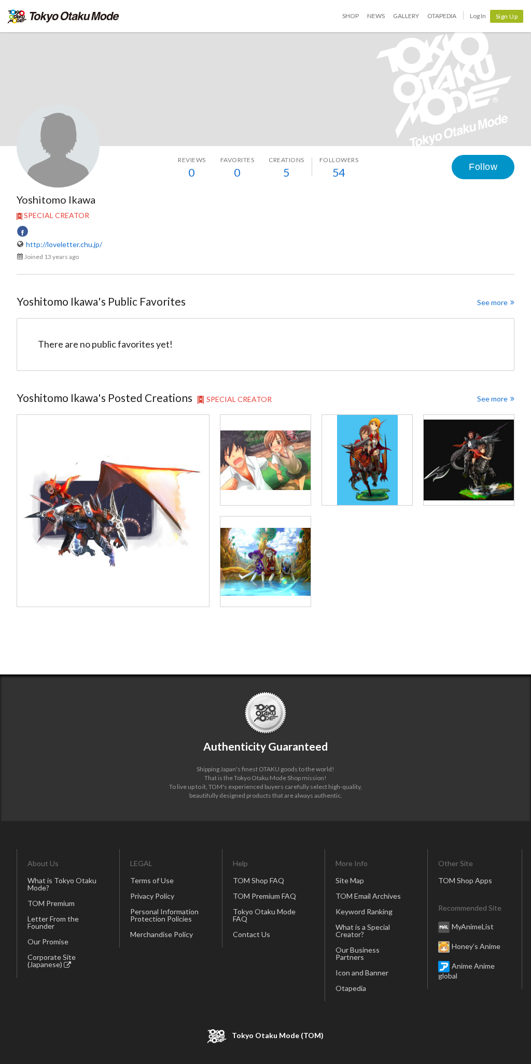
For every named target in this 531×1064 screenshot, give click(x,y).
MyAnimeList (473, 926)
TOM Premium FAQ (264, 896)
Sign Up (507, 16)
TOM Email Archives (368, 896)
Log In (478, 16)
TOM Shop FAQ (258, 880)
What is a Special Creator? (363, 931)
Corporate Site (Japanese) (51, 961)
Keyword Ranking (364, 911)
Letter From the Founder (53, 922)
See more (492, 302)
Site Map (350, 880)
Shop (350, 16)
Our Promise (47, 941)
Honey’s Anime (476, 945)
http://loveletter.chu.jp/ (64, 244)
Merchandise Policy (161, 934)
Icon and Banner (362, 972)
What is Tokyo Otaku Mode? (61, 884)
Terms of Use (152, 880)
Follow (483, 167)
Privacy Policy (152, 896)
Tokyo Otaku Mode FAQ (264, 915)
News (376, 16)
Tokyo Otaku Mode (63, 16)
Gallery (406, 16)
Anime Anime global (466, 970)
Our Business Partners (358, 953)
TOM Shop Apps (465, 880)
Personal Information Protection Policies (164, 915)
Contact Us (251, 934)
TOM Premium (51, 903)
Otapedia (441, 16)
